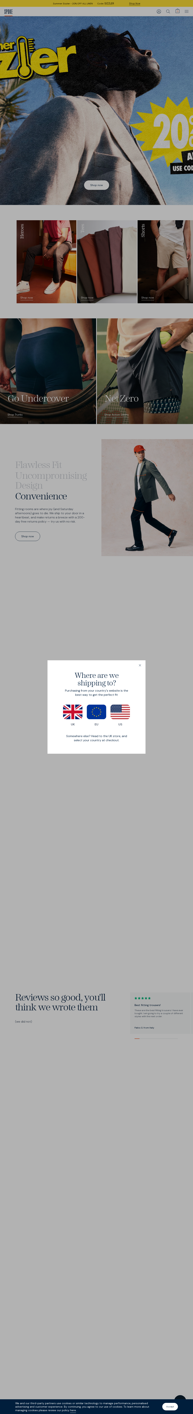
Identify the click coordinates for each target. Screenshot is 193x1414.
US (120, 724)
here (73, 1410)
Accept (170, 1406)
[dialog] (96, 707)
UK (73, 724)
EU (96, 724)
